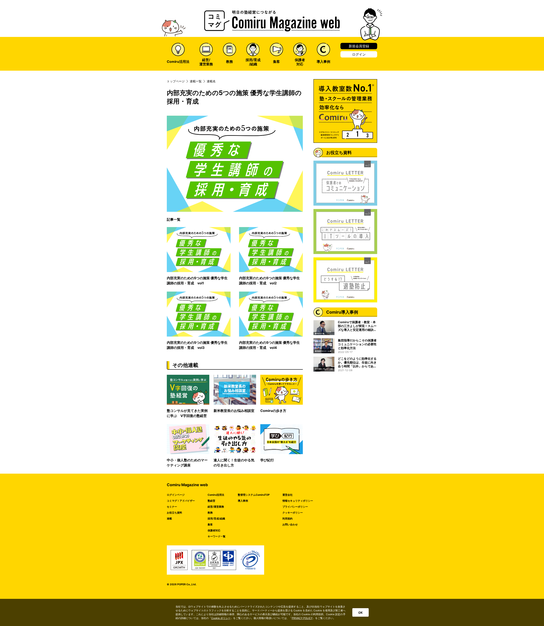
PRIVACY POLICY (302, 618)
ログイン (359, 54)
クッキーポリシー (292, 512)
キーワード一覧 (216, 536)
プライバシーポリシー (295, 506)
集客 (210, 524)
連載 (169, 518)
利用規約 (287, 518)
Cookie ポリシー (221, 618)
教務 (210, 512)
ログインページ (176, 494)
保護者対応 (214, 530)
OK (360, 612)
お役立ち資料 (174, 512)
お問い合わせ (290, 524)
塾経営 (211, 500)
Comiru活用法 (216, 494)
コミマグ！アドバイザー (181, 500)
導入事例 (243, 500)
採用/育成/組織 (216, 518)
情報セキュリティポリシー (297, 500)
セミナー (172, 506)
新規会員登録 (359, 46)
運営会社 (287, 494)
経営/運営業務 (216, 506)
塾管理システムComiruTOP (254, 494)
